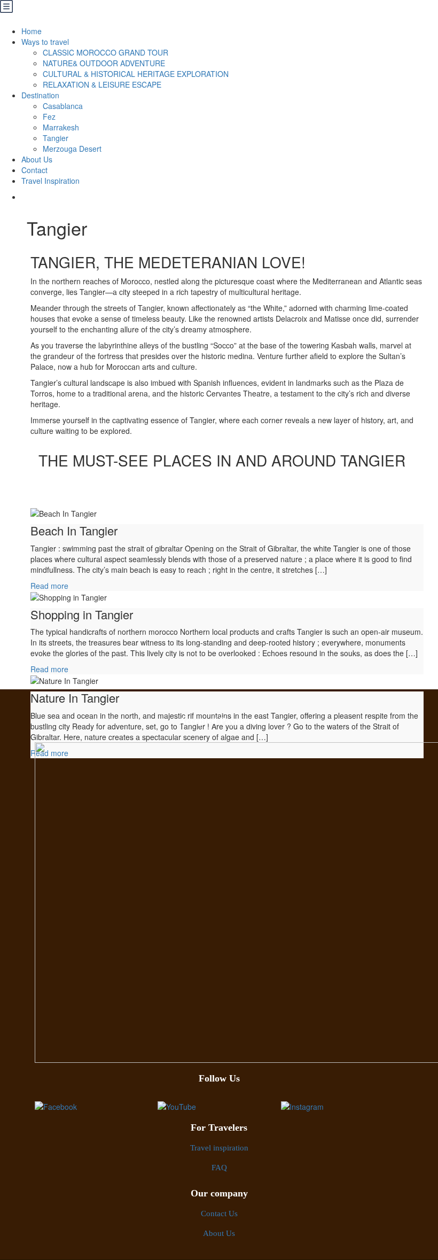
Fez (49, 116)
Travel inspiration (219, 1148)
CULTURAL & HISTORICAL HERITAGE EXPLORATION (136, 73)
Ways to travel (45, 41)
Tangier (55, 138)
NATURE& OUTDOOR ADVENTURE (104, 63)
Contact (34, 170)
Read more (49, 585)
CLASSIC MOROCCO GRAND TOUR (105, 52)
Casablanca (63, 105)
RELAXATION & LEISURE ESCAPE (102, 84)
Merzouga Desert (72, 148)
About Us (36, 159)
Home (31, 31)
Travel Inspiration (50, 180)
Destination (40, 95)
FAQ (219, 1168)
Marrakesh (61, 127)
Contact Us (219, 1214)
